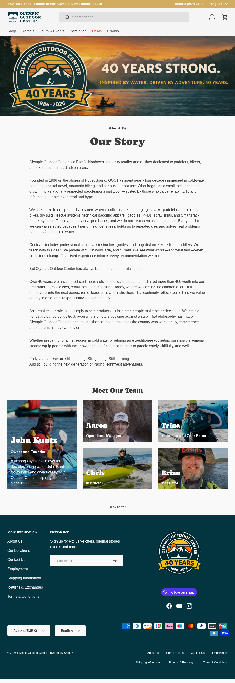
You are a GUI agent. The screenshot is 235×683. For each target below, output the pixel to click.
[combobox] (124, 17)
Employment (17, 569)
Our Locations (18, 550)
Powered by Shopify (60, 652)
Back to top (118, 507)
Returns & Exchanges (25, 587)
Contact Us (16, 560)
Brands (113, 31)
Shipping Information (24, 578)
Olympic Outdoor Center (32, 652)
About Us (14, 541)
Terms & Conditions (23, 596)
